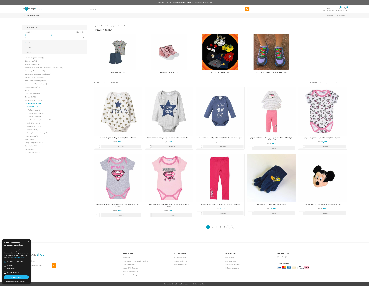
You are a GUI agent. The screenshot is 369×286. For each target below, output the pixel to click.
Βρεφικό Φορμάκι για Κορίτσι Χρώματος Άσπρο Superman (322, 138)
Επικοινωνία (127, 258)
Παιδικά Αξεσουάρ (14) (35, 116)
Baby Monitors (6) (32, 136)
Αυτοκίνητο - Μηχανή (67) (33, 100)
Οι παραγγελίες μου (180, 261)
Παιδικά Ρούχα (118, 72)
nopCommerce (183, 284)
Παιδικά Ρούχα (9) (34, 110)
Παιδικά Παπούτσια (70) (36, 113)
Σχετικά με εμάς (230, 261)
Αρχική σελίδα (98, 26)
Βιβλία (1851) (29, 139)
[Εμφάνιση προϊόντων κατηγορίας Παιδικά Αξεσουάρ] (220, 52)
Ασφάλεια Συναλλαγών (130, 271)
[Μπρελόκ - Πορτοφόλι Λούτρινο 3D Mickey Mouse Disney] (322, 178)
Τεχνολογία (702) (30, 97)
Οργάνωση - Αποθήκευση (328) (35, 71)
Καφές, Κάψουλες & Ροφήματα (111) (37, 81)
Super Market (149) (31, 146)
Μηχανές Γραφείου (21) (32, 64)
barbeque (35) (29, 149)
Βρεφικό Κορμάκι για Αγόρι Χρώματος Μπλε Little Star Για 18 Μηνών (220, 138)
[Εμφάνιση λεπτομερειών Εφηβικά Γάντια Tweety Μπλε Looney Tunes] (271, 178)
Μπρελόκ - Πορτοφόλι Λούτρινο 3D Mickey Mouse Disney (322, 204)
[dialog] (16, 261)
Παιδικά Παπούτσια (169, 72)
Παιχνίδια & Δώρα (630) (32, 152)
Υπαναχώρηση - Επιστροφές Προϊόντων (136, 261)
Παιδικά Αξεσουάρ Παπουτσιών (271, 72)
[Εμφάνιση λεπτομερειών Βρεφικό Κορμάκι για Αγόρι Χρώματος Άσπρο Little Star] (118, 111)
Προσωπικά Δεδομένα (232, 264)
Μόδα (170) (28, 90)
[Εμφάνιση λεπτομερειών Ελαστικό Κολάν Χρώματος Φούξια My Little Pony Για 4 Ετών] (220, 178)
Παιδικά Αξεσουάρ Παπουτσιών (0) (39, 120)
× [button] (28, 241)
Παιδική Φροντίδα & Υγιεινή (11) (37, 133)
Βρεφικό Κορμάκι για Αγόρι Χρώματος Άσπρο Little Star (118, 138)
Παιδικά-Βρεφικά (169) (33, 103)
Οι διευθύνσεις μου (180, 264)
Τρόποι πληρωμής (129, 264)
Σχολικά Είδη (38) (32, 130)
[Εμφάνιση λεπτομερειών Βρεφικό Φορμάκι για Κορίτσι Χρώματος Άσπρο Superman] (322, 111)
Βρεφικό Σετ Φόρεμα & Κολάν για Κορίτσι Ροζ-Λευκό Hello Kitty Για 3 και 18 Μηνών (271, 138)
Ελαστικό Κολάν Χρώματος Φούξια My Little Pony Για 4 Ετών (220, 204)
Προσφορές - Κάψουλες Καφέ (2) (36, 84)
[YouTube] (285, 257)
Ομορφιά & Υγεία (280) (32, 94)
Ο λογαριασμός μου (328, 10)
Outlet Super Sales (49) (32, 87)
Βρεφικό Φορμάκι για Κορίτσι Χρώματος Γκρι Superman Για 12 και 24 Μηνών (117, 205)
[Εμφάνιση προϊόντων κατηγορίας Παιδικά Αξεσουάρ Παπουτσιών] (271, 52)
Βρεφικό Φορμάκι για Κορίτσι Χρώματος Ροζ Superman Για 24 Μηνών (169, 205)
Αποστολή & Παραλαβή (130, 268)
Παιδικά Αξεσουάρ (220, 72)
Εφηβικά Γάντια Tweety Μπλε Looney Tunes (271, 204)
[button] (16, 281)
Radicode (174, 284)
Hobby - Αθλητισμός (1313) (34, 143)
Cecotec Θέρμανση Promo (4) (34, 58)
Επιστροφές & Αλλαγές (130, 275)
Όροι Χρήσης (229, 258)
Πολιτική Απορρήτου (232, 268)
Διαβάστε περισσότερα (18, 257)
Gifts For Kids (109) (31, 61)
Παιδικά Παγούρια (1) (33, 123)
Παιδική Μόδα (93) (33, 107)
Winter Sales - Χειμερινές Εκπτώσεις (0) (38, 74)
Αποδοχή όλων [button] (16, 277)
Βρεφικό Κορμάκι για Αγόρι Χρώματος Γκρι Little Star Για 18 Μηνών (169, 138)
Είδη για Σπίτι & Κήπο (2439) (34, 77)
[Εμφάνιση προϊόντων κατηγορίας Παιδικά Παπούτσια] (169, 52)
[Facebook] (282, 257)
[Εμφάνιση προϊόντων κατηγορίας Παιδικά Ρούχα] (118, 52)
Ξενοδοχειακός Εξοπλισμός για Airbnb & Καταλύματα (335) (44, 67)
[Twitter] (278, 257)
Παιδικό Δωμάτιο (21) (34, 126)
